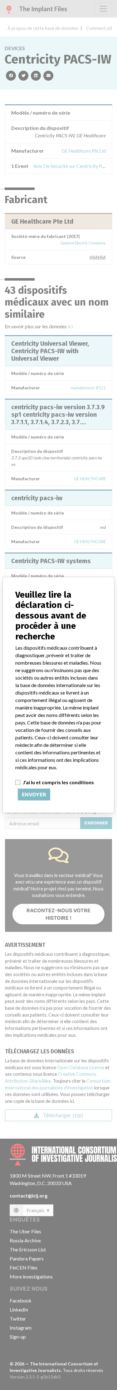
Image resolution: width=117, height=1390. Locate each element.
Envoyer (34, 794)
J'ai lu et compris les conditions (58, 782)
